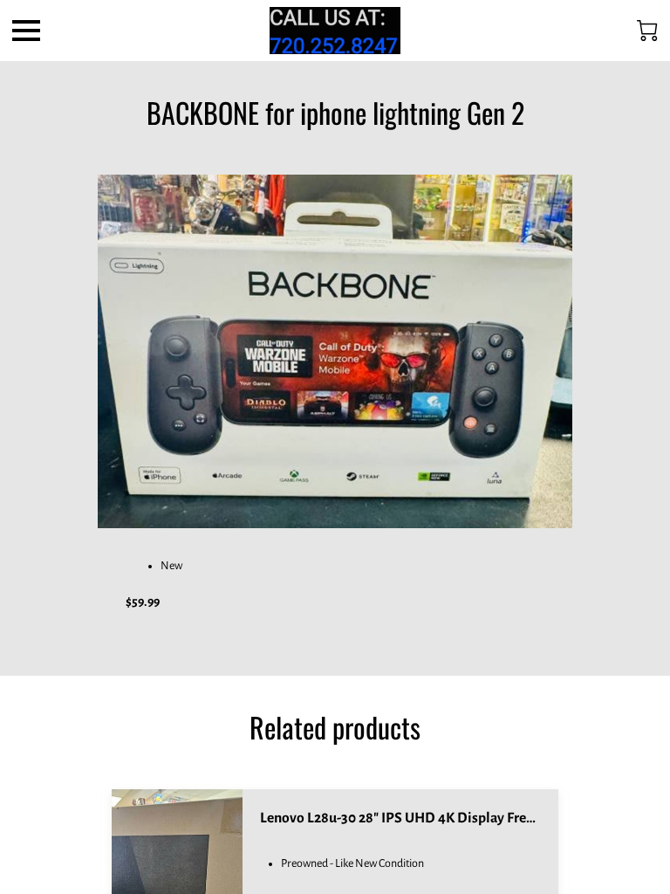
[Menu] (26, 30)
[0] (647, 30)
